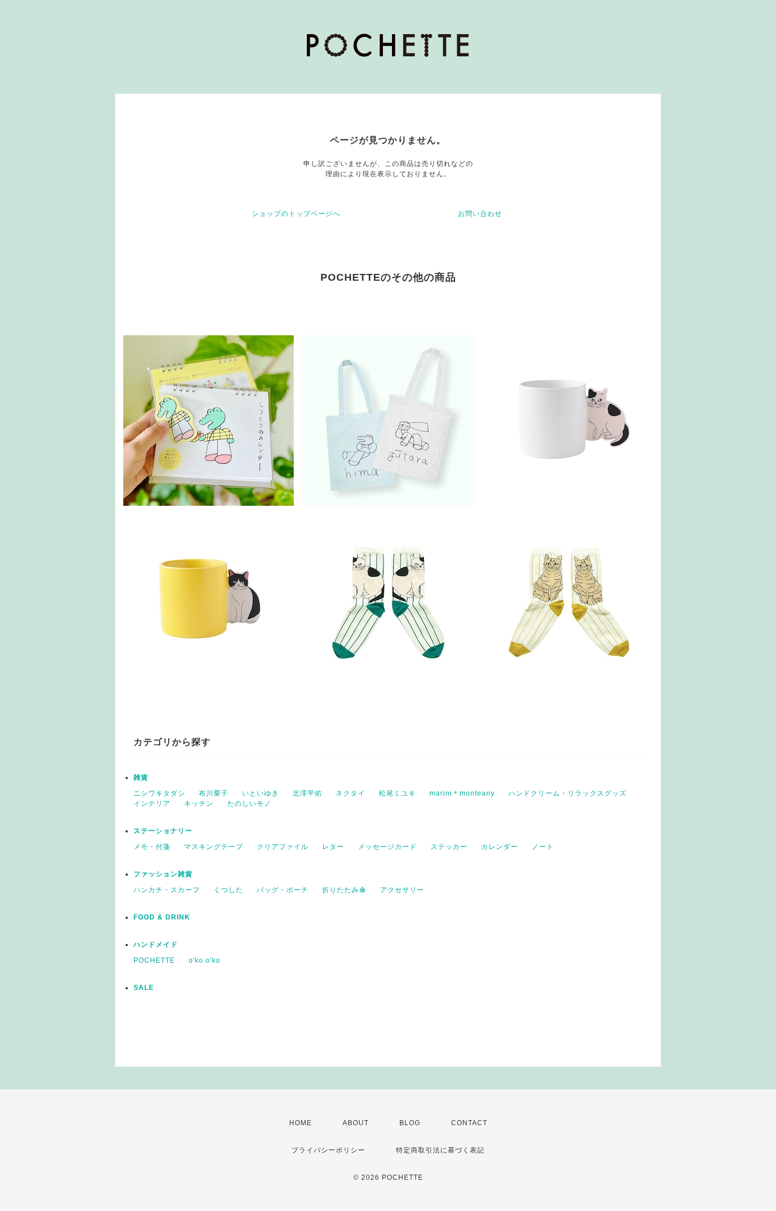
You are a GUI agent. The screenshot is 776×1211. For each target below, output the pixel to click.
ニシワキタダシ (159, 793)
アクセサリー (402, 890)
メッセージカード (387, 847)
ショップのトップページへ (296, 214)
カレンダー (499, 847)
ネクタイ (350, 793)
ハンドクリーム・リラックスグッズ (567, 793)
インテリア (151, 804)
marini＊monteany (462, 793)
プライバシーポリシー (328, 1150)
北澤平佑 (307, 793)
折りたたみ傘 (344, 890)
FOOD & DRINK (161, 917)
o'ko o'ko (204, 960)
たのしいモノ (249, 804)
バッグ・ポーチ (282, 890)
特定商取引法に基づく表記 (440, 1150)
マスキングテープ (213, 847)
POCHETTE (154, 960)
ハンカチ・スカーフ (166, 890)
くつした (228, 890)
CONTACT (469, 1123)
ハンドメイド (155, 944)
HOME (300, 1123)
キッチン (199, 804)
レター (333, 847)
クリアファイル (282, 847)
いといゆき (260, 793)
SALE (143, 988)
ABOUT (356, 1123)
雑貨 (140, 777)
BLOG (409, 1123)
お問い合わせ (480, 214)
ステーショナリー (163, 831)
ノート (543, 847)
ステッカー (449, 847)
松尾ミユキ (397, 793)
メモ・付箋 (151, 847)
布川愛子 (213, 793)
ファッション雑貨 (163, 874)
